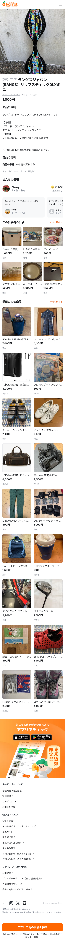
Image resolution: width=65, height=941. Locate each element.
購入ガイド (7, 837)
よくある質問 (8, 848)
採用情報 (6, 796)
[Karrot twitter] (18, 903)
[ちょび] (51, 211)
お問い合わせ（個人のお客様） (17, 853)
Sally (13, 209)
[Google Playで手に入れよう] (41, 737)
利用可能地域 (8, 807)
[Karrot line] (24, 903)
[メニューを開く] (61, 4)
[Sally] (7, 211)
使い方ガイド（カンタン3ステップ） (20, 826)
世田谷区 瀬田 (18, 190)
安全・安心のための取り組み (16, 889)
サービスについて (10, 801)
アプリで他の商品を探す (32, 927)
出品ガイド (7, 831)
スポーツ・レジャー (11, 94)
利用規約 (6, 873)
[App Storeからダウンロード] (21, 737)
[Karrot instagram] (11, 903)
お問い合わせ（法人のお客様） (17, 859)
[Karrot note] (4, 903)
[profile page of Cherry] (6, 188)
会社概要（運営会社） (13, 790)
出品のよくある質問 (11, 842)
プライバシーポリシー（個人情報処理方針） (23, 878)
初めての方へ (8, 821)
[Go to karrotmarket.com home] (10, 4)
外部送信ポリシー (10, 884)
